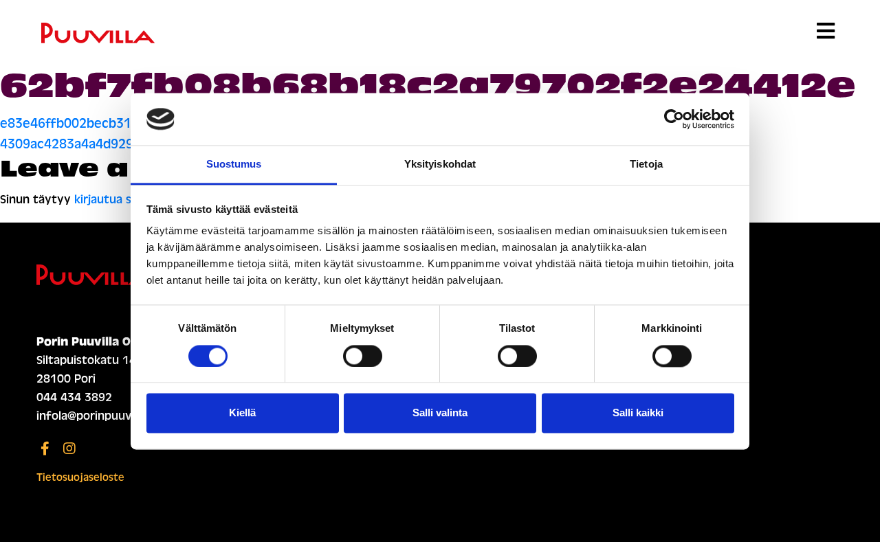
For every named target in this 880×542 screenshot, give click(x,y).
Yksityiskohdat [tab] (440, 164)
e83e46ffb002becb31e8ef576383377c (117, 123)
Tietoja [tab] (646, 164)
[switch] (362, 356)
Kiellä (242, 413)
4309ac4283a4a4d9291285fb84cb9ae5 (118, 144)
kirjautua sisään (116, 199)
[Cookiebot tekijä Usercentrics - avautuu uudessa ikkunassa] (674, 119)
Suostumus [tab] (234, 164)
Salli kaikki (638, 413)
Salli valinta (440, 413)
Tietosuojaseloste (80, 477)
